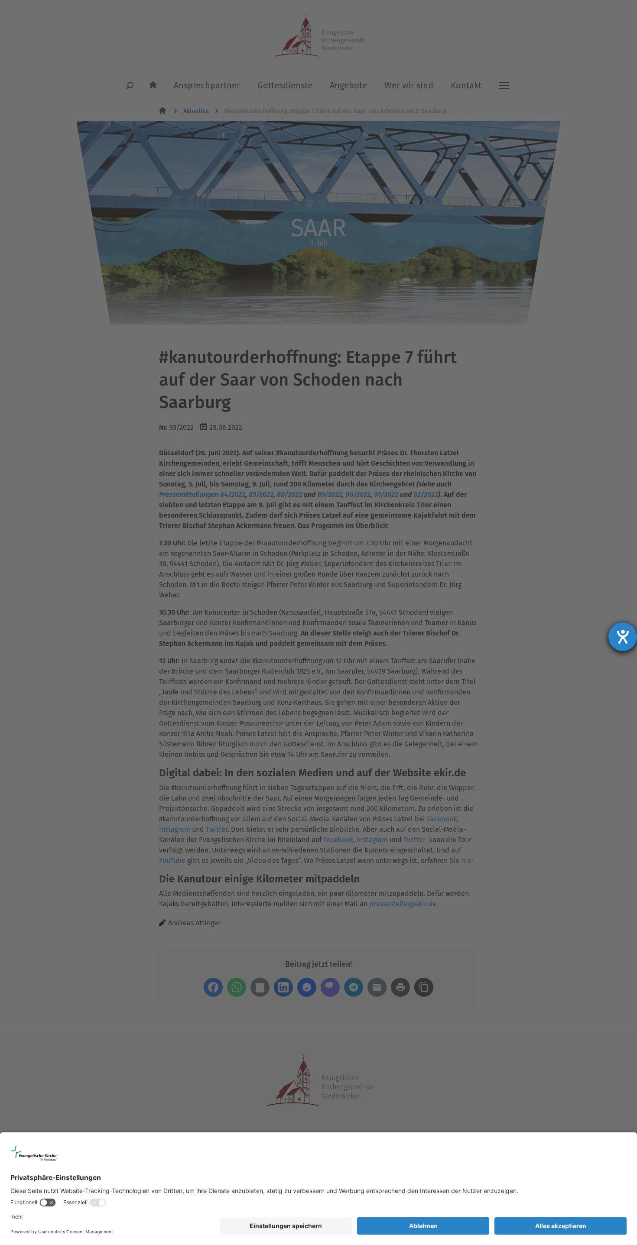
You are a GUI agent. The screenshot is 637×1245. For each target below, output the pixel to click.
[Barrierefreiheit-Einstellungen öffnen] (622, 636)
